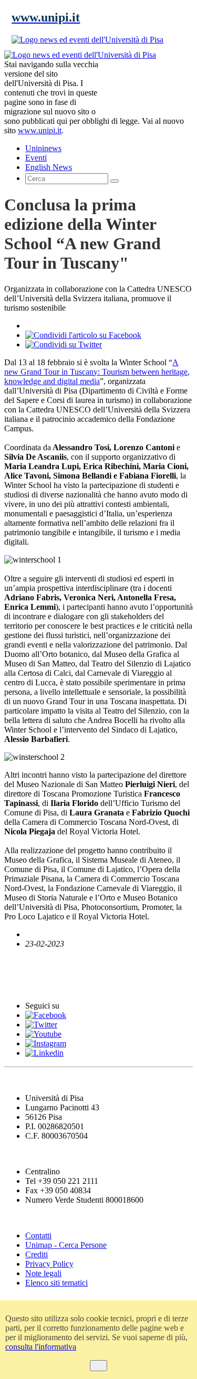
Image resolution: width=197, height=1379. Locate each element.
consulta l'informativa (40, 1346)
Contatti (38, 1235)
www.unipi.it (39, 130)
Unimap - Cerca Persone (66, 1244)
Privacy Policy (49, 1263)
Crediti (36, 1254)
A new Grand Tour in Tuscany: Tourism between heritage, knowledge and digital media (97, 372)
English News (33, 963)
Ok (98, 1366)
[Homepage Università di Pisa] (145, 86)
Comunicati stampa (46, 985)
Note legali (43, 1273)
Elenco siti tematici (56, 1282)
